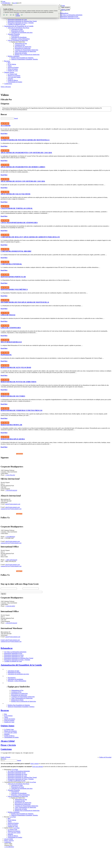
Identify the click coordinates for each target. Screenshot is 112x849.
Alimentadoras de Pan (21, 43)
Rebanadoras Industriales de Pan (69, 16)
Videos (10, 66)
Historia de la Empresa (14, 75)
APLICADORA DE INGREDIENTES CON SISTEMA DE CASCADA (26, 153)
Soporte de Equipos (13, 67)
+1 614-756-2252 (10, 475)
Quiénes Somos (9, 72)
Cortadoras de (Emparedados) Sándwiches (26, 50)
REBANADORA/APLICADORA (13, 439)
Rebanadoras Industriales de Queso (70, 18)
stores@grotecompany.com (12, 504)
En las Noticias (12, 64)
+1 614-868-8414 (5, 3)
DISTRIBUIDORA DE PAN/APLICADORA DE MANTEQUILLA (25, 302)
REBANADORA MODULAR (11, 425)
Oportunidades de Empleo (15, 82)
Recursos (7, 61)
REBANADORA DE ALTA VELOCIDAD (16, 367)
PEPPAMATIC (6, 355)
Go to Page (15, 769)
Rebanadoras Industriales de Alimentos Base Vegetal (22, 21)
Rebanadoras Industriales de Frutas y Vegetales (21, 22)
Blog (9, 62)
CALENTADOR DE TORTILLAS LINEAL (17, 208)
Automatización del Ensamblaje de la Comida (18, 26)
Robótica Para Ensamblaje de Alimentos (22, 57)
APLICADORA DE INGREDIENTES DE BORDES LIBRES (23, 167)
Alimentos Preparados (14, 34)
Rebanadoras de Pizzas (17, 31)
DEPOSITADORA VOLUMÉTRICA (14, 289)
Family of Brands (5, 757)
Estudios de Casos (13, 70)
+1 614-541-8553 (10, 606)
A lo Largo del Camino (14, 77)
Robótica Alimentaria (13, 56)
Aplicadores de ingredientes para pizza (21, 32)
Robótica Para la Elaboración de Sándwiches (27, 54)
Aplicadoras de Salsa (17, 29)
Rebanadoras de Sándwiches (23, 48)
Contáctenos (8, 83)
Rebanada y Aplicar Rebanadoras (20, 39)
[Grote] (3, 1)
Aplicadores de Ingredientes (19, 37)
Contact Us (19, 514)
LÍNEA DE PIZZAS (8, 315)
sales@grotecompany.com (12, 507)
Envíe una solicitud (37, 766)
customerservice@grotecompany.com (11, 509)
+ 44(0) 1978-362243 (11, 560)
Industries (10, 78)
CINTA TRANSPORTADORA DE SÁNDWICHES (19, 223)
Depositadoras (15, 35)
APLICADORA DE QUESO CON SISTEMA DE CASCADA (23, 181)
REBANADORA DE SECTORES (13, 396)
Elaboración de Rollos (21, 53)
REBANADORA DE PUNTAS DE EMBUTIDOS (18, 382)
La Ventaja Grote (12, 74)
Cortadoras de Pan (20, 45)
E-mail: (3, 640)
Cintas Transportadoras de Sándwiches (25, 51)
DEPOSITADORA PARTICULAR (13, 277)
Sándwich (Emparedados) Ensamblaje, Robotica (24, 59)
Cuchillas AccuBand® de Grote (16, 24)
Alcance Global (8, 741)
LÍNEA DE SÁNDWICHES (11, 328)
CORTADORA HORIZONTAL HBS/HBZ (16, 251)
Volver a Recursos (6, 86)
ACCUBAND (5, 125)
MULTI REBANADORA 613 (11, 342)
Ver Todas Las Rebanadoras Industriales (71, 15)
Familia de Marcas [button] (7, 5)
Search (16, 118)
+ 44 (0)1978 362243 (11, 490)
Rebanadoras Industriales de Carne (17, 19)
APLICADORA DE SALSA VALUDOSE (15, 194)
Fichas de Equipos (13, 69)
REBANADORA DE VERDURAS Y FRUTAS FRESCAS (21, 410)
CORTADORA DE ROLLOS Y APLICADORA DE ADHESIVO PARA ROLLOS (30, 237)
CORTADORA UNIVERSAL (11, 264)
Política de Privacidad (105, 757)
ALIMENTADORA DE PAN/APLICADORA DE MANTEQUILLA (25, 140)
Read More (4, 133)
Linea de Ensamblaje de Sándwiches (18, 40)
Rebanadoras (64, 13)
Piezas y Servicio (8, 745)
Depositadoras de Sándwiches (23, 46)
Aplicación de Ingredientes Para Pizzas (18, 27)
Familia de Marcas (13, 80)
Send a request (34, 763)
